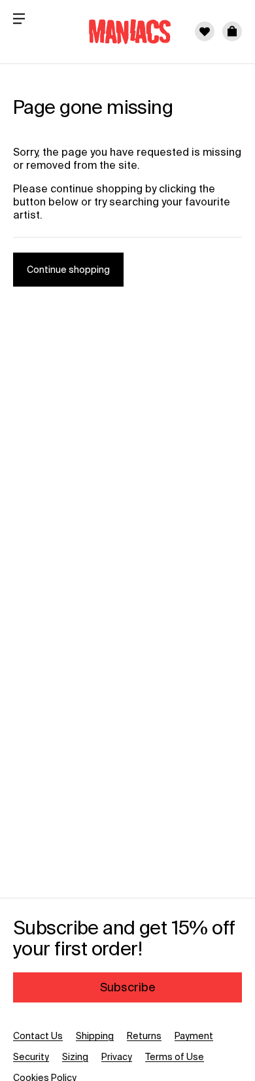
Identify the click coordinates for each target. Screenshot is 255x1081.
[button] (232, 31)
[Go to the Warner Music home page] (121, 31)
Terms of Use (174, 1057)
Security (31, 1057)
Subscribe (128, 987)
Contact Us (38, 1036)
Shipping (95, 1036)
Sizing (75, 1057)
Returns (144, 1036)
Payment (194, 1036)
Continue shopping (68, 269)
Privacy (116, 1057)
